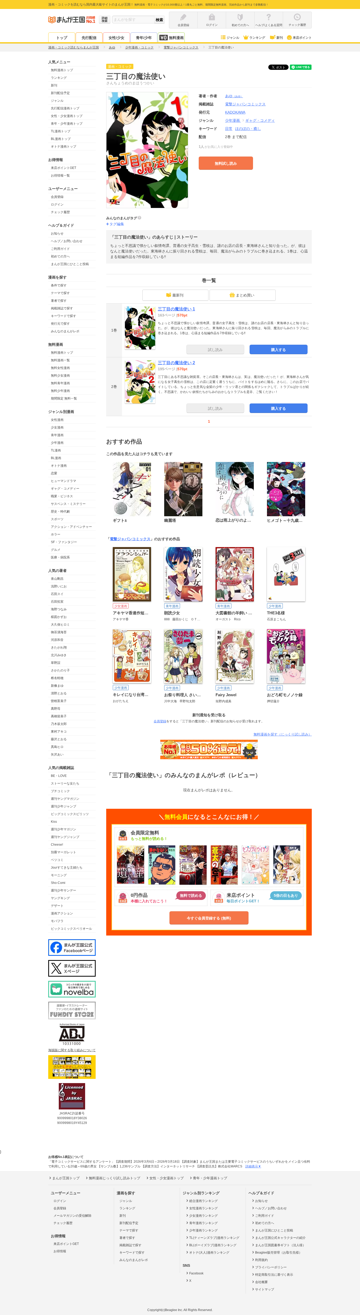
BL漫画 (56, 458)
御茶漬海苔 (59, 632)
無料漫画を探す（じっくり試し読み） (283, 734)
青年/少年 (144, 38)
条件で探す (59, 285)
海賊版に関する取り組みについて (72, 1050)
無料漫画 (176, 38)
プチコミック (60, 791)
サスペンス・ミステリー (68, 504)
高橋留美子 (59, 716)
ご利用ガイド (60, 249)
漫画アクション (62, 913)
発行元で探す (60, 323)
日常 (228, 128)
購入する (278, 350)
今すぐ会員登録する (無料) (209, 918)
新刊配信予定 (60, 93)
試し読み (215, 350)
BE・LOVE (59, 776)
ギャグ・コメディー (65, 488)
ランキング (257, 38)
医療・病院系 (60, 557)
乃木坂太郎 (59, 724)
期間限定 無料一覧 (64, 398)
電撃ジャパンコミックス (130, 539)
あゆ (234, 96)
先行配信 (89, 38)
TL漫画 (56, 450)
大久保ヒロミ (60, 624)
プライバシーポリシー (271, 1267)
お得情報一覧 (60, 175)
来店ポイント (302, 38)
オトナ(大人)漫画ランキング (209, 1252)
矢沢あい (57, 754)
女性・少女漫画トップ (66, 116)
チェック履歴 (60, 212)
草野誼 (55, 663)
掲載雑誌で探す (62, 308)
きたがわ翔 (59, 647)
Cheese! (57, 844)
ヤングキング (60, 898)
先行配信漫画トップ (65, 108)
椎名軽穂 (57, 678)
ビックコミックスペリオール (71, 929)
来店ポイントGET (63, 168)
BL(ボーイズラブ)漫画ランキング (212, 1245)
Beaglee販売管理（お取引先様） (278, 1252)
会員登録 (57, 197)
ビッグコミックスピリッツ (70, 814)
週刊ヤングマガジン (65, 799)
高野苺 (55, 708)
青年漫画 (57, 435)
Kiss (54, 822)
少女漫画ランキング (203, 1215)
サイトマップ (264, 1289)
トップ (61, 38)
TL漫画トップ (60, 131)
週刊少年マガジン (63, 829)
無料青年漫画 (60, 383)
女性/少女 (116, 38)
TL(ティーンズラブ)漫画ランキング (214, 1238)
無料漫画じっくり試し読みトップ (114, 1178)
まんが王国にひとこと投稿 (70, 264)
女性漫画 (57, 420)
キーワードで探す (63, 316)
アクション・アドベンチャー (71, 527)
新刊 (279, 38)
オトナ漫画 (59, 465)
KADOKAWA (235, 112)
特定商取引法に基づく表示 (274, 1275)
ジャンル (233, 38)
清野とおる (59, 693)
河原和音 (57, 640)
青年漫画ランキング (203, 1223)
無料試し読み (226, 163)
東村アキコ (59, 731)
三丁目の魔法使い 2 (176, 363)
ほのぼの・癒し (248, 128)
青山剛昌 (57, 579)
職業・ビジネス (62, 496)
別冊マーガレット (63, 852)
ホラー (55, 534)
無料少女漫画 (60, 375)
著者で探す (59, 301)
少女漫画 (57, 427)
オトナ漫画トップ (63, 146)
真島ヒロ (57, 747)
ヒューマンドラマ (63, 481)
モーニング (59, 875)
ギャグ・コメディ (260, 120)
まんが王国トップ (66, 1178)
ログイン (57, 204)
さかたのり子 (60, 670)
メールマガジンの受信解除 (72, 1215)
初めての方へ (60, 256)
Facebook (196, 1273)
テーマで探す (60, 293)
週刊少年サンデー (63, 890)
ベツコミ (57, 860)
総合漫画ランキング (203, 1201)
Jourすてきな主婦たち (66, 867)
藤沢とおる (59, 739)
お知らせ (57, 233)
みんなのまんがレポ (65, 331)
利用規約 (261, 1260)
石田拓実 (57, 601)
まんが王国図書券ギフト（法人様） (280, 1245)
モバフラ (57, 921)
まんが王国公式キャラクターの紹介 (280, 1238)
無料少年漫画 (60, 391)
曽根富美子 (59, 701)
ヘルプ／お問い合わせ (66, 241)
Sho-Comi (58, 883)
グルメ (55, 550)
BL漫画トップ (61, 139)
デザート (57, 906)
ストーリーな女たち (65, 783)
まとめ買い (245, 295)
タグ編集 (116, 224)
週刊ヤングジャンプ (65, 837)
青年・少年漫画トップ (66, 123)
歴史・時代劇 (60, 511)
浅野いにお (59, 586)
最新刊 (177, 295)
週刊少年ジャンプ (63, 806)
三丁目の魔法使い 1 (176, 309)
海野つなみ (59, 609)
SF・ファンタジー (64, 542)
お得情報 (59, 1251)
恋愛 (54, 473)
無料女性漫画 (60, 368)
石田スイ (57, 594)
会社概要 (261, 1282)
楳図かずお (59, 617)
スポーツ (57, 519)
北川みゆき (59, 655)
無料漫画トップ (62, 70)
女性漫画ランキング (203, 1208)
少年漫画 (57, 443)
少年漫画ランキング (203, 1230)
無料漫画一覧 (60, 360)
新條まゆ (57, 686)
